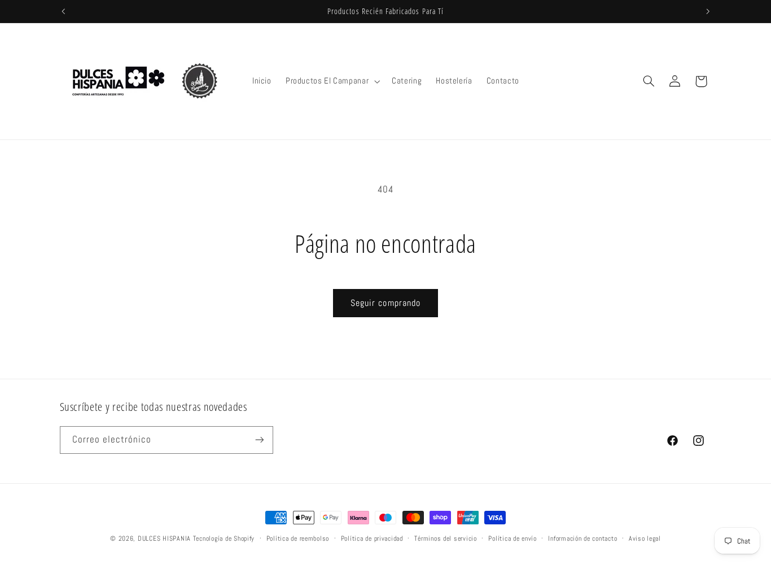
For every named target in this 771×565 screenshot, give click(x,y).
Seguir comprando (385, 303)
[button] (331, 81)
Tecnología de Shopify (224, 538)
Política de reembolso (297, 538)
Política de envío (512, 538)
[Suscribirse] (259, 440)
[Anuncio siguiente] (707, 11)
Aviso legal (645, 538)
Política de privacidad (372, 538)
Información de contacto (582, 538)
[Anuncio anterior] (63, 11)
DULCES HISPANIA (164, 538)
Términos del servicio (445, 538)
